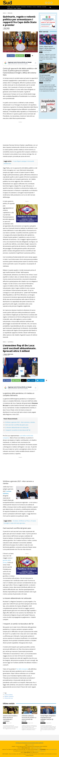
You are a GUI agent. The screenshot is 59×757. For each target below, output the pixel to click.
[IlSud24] (9, 3)
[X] (51, 3)
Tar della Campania (22, 669)
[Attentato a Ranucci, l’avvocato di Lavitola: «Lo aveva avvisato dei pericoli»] (29, 710)
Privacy (29, 745)
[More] (32, 55)
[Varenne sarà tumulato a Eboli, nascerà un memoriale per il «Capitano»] (11, 710)
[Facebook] (46, 3)
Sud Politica (10, 342)
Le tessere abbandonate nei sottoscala (16, 427)
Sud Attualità (24, 722)
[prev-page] (40, 94)
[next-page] (42, 94)
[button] (50, 7)
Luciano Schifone (8, 694)
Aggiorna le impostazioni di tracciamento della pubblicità (29, 742)
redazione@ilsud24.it (52, 749)
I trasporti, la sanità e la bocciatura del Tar (17, 430)
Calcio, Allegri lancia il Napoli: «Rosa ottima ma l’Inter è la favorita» (47, 48)
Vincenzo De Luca (8, 698)
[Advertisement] (20, 133)
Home (4, 13)
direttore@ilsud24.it (37, 748)
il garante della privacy (8, 560)
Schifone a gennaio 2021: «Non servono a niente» (20, 422)
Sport (41, 52)
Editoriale (10, 13)
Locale (41, 82)
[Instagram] (49, 3)
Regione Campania (8, 696)
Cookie (32, 745)
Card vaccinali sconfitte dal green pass (16, 425)
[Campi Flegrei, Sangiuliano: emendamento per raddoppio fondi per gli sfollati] (48, 710)
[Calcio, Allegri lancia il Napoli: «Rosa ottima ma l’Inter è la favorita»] (47, 39)
